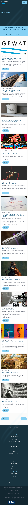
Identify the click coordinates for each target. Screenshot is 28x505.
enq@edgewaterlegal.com (14, 482)
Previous (5, 418)
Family (14, 29)
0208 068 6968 (14, 480)
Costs (14, 461)
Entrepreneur (6, 29)
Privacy (14, 466)
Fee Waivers (13, 446)
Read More (5, 68)
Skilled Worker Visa (14, 441)
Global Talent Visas (14, 444)
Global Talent (21, 29)
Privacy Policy (17, 493)
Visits (13, 34)
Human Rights (6, 32)
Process (8, 34)
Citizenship (19, 27)
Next (24, 418)
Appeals (14, 456)
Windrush (19, 34)
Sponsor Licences (14, 453)
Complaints (14, 463)
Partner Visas (14, 436)
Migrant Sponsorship (19, 32)
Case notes (11, 27)
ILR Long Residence (14, 449)
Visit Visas (14, 439)
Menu (24, 2)
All (6, 27)
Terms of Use (14, 468)
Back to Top (14, 428)
